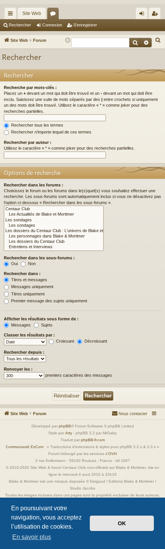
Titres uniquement (27, 294)
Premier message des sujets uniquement (48, 300)
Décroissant (95, 341)
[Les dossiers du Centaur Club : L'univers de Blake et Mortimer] (54, 231)
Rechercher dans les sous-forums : (39, 258)
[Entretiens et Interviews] (54, 247)
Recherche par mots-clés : (30, 87)
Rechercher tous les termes (36, 125)
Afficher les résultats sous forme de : (41, 319)
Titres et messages (28, 279)
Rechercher (20, 25)
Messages (20, 325)
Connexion (52, 25)
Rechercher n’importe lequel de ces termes (50, 132)
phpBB (65, 426)
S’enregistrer (85, 25)
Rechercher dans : (22, 273)
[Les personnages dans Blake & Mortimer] (54, 236)
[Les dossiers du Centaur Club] (54, 241)
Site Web (31, 13)
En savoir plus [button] (31, 537)
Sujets (46, 325)
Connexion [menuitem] (143, 15)
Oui (14, 263)
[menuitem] (158, 40)
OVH (112, 454)
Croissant (64, 341)
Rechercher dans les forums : (33, 185)
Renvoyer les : (18, 369)
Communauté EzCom (24, 447)
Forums (54, 15)
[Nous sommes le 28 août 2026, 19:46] (67, 40)
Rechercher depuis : (24, 352)
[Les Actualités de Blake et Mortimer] (54, 214)
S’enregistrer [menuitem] (156, 15)
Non (31, 263)
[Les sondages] (54, 220)
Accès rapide (12, 15)
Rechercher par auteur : (27, 142)
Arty (68, 433)
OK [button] (122, 523)
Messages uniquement (31, 286)
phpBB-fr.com (93, 440)
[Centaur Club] (54, 209)
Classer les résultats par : (29, 335)
